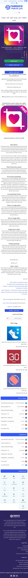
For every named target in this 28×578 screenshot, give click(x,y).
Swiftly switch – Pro (5, 450)
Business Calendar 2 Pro (5, 443)
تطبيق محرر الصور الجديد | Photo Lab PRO (18, 282)
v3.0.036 (22, 461)
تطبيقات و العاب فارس (7, 303)
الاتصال (14, 502)
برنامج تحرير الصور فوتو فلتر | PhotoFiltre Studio (17, 284)
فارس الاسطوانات (11, 306)
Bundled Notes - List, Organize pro (7, 458)
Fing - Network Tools (5, 465)
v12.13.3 (22, 465)
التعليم (23, 508)
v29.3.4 (23, 446)
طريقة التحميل (20, 1)
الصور (14, 496)
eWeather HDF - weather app (6, 454)
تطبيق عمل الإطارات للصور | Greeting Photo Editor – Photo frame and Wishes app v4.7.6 (14, 48)
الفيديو (23, 496)
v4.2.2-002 (22, 457)
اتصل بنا (5, 1)
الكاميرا (5, 490)
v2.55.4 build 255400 (20, 443)
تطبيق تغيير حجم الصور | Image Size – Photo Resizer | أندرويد (14, 290)
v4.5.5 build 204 (21, 450)
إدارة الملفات (23, 478)
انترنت (14, 490)
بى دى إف (5, 484)
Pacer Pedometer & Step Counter (7, 439)
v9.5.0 (23, 454)
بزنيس (23, 490)
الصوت (14, 478)
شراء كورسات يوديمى (12, 1)
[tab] (14, 318)
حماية (23, 484)
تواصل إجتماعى (14, 484)
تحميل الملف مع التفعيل (14, 65)
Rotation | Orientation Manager (7, 447)
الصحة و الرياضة (4, 496)
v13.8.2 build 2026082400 (19, 439)
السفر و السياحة (23, 502)
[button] (24, 18)
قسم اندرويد (5, 299)
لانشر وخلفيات (5, 478)
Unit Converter (4, 461)
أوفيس (5, 502)
